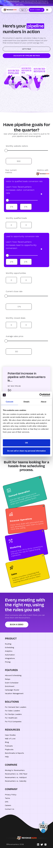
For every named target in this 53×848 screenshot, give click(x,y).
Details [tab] (27, 402)
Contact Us (9, 809)
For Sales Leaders (12, 711)
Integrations (10, 658)
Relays (7, 679)
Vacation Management (14, 693)
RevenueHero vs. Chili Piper (16, 774)
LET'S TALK (26, 49)
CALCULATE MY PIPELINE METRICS (26, 56)
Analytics (8, 651)
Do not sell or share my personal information (26, 451)
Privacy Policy (10, 795)
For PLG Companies (13, 721)
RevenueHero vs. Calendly (15, 781)
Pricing (7, 662)
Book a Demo (35, 10)
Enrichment (9, 686)
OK (26, 443)
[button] (47, 10)
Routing (8, 644)
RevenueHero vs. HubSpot (16, 777)
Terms (7, 798)
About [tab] (43, 402)
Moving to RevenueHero (15, 770)
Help (7, 757)
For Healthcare (11, 718)
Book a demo (16, 624)
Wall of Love (10, 739)
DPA (6, 802)
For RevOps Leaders (13, 714)
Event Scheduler (11, 683)
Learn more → (20, 4)
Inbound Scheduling (13, 675)
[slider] (6, 150)
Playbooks (9, 749)
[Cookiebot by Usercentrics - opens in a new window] (39, 395)
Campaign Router (12, 690)
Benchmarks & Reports (14, 753)
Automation (10, 655)
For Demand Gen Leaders (15, 707)
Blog (7, 742)
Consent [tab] (9, 402)
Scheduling (9, 647)
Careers (8, 805)
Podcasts (9, 746)
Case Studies (10, 735)
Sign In (23, 10)
